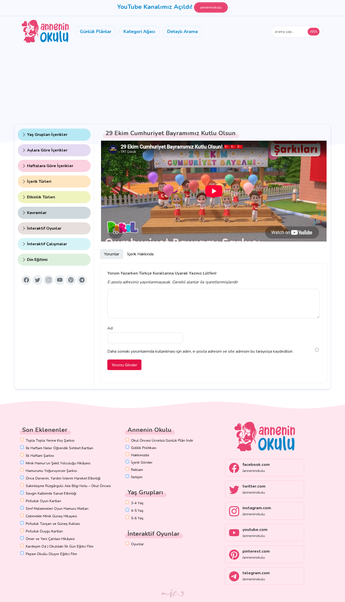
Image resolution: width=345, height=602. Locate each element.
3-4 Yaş (137, 503)
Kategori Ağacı (139, 31)
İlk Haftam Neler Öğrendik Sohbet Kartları (59, 448)
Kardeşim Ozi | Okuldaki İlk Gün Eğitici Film (59, 546)
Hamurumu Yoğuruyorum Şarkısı (51, 470)
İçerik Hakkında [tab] (140, 254)
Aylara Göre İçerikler (47, 150)
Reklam (137, 469)
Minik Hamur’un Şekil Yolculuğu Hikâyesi (58, 463)
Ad (110, 328)
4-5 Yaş (137, 510)
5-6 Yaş (137, 518)
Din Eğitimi (37, 259)
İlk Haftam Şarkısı (40, 455)
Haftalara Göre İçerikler (50, 166)
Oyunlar (137, 544)
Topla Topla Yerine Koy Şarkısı (50, 440)
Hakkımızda (140, 455)
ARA (313, 31)
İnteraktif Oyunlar (44, 228)
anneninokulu (211, 7)
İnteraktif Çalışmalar (47, 244)
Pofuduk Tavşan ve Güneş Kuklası (53, 523)
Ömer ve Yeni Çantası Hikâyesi (50, 538)
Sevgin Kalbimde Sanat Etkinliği (51, 493)
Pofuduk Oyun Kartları (43, 501)
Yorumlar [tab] (111, 254)
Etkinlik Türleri (41, 197)
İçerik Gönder (142, 462)
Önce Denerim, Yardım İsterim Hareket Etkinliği (63, 478)
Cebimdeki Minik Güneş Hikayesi (51, 516)
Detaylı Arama (182, 31)
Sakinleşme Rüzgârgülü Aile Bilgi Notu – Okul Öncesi (68, 486)
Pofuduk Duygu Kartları (44, 531)
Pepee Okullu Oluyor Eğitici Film (51, 554)
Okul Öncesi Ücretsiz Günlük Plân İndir (162, 440)
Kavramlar (36, 213)
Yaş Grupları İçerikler (47, 134)
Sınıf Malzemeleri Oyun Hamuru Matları (57, 508)
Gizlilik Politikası (143, 447)
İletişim (136, 477)
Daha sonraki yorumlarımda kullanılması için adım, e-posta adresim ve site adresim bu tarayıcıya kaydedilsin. (200, 351)
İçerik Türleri (39, 181)
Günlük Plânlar (95, 31)
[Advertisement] (172, 84)
